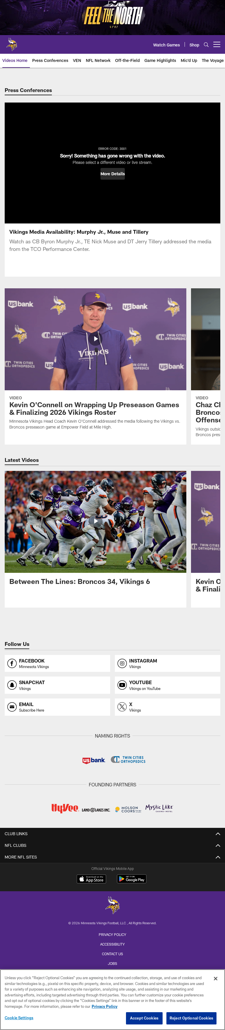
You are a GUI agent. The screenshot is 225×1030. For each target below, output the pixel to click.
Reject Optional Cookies (191, 1018)
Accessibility (112, 944)
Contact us (112, 954)
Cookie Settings (19, 1017)
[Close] (215, 978)
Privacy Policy (112, 934)
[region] (112, 999)
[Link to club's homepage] (12, 42)
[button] (112, 174)
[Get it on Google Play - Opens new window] (131, 882)
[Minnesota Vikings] (112, 906)
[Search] (206, 44)
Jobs (112, 963)
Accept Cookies (144, 1018)
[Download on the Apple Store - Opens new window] (91, 880)
